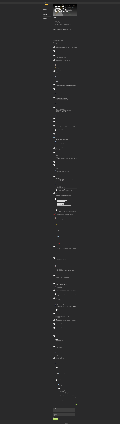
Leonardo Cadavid (57, 213)
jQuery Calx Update (44, 19)
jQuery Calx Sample (45, 18)
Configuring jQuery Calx (45, 10)
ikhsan (57, 141)
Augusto (56, 319)
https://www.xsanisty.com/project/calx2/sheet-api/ (63, 78)
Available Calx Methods (45, 14)
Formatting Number (45, 13)
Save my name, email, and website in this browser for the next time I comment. (60, 417)
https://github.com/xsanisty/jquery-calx (56, 26)
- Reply (61, 46)
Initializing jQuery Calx (45, 9)
